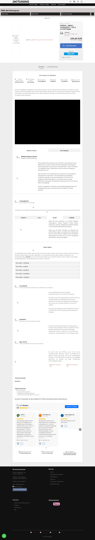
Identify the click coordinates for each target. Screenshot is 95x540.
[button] (15, 429)
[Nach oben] (91, 537)
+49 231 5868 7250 (22, 478)
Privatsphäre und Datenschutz (57, 481)
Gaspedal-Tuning (44, 4)
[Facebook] (34, 532)
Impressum (52, 479)
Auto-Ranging (64, 150)
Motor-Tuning (33, 4)
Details (41, 67)
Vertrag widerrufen (20, 489)
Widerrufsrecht (17, 507)
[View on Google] (18, 415)
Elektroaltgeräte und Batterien (56, 474)
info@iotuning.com (20, 484)
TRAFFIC (23, 218)
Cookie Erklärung (54, 476)
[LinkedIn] (53, 532)
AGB (15, 510)
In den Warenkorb (71, 45)
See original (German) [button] (23, 440)
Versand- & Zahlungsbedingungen (21, 502)
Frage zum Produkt (66, 57)
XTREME (71, 218)
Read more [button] (19, 438)
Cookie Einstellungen (54, 484)
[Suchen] (70, 1)
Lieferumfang (52, 67)
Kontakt (52, 472)
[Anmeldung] (78, 1)
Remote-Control (31, 150)
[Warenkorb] (81, 1)
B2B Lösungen (61, 4)
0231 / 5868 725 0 (19, 474)
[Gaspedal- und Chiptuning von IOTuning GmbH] (21, 1)
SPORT (55, 218)
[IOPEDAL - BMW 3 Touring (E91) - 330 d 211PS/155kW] (39, 39)
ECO (39, 218)
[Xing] (61, 532)
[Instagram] (44, 532)
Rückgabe (16, 505)
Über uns (53, 4)
